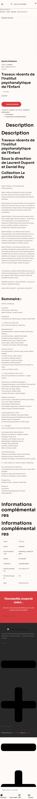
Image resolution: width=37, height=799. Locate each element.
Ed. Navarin (22, 559)
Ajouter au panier (12, 104)
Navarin (13, 12)
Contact (30, 797)
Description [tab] (20, 125)
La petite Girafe (23, 564)
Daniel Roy (22, 551)
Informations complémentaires (15, 117)
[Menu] (3, 4)
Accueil (2, 12)
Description (9, 114)
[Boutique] (1, 795)
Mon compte (13, 797)
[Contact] (29, 795)
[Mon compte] (11, 795)
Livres (8, 12)
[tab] (20, 114)
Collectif (10, 65)
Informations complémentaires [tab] (18, 509)
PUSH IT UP (28, 732)
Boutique (3, 797)
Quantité (4, 96)
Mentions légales (16, 732)
